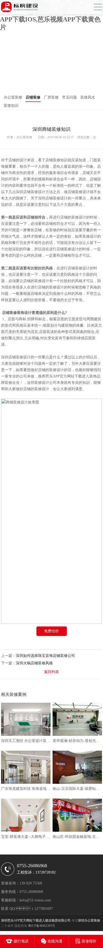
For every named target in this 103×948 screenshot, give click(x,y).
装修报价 (89, 941)
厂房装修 (51, 97)
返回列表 (51, 672)
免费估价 (51, 631)
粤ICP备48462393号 (41, 926)
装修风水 (87, 97)
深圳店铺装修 (12, 357)
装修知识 (11, 106)
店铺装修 (33, 97)
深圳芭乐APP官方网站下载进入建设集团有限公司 (36, 920)
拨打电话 (21, 941)
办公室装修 (13, 97)
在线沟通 (55, 941)
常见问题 (69, 97)
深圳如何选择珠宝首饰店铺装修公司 (45, 656)
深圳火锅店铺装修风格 (34, 663)
